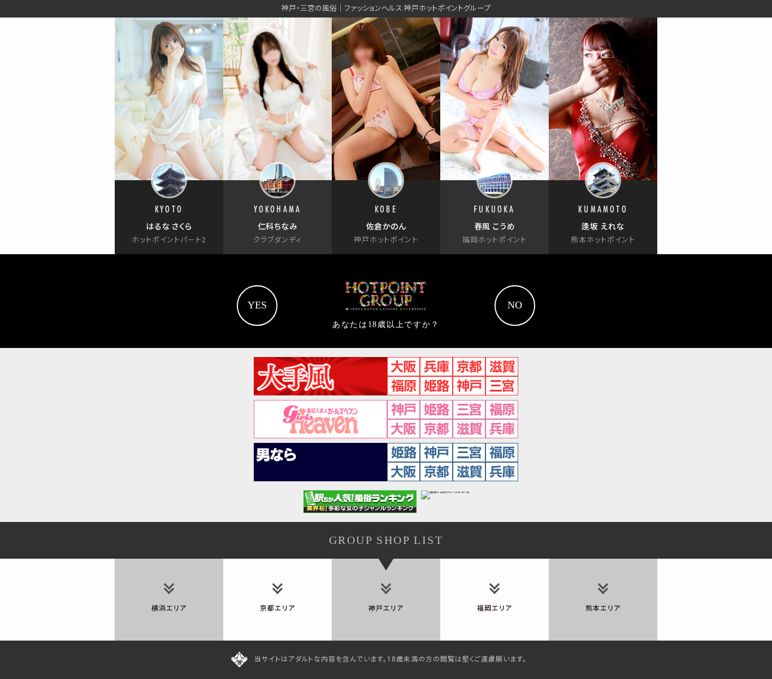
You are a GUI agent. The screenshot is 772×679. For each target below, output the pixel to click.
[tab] (169, 600)
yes (257, 305)
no (515, 305)
